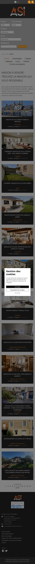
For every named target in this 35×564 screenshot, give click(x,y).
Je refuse (17, 293)
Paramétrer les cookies (17, 290)
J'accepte (17, 287)
